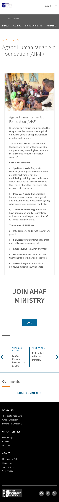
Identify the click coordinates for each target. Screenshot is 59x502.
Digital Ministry (33, 25)
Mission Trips (7, 437)
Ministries (13, 18)
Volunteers (6, 445)
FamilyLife (51, 25)
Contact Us (7, 463)
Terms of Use (7, 467)
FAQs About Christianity (12, 423)
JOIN (29, 322)
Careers (5, 441)
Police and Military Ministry (38, 357)
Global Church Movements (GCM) (19, 360)
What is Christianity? (10, 419)
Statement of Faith (10, 459)
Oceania (26, 13)
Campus (17, 25)
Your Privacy (7, 470)
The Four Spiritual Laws (12, 415)
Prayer (5, 25)
